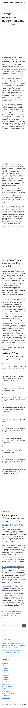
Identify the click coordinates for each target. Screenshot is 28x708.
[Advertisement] (14, 41)
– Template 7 (5, 677)
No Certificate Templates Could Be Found (13, 645)
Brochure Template (7, 686)
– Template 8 (5, 679)
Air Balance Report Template (13, 567)
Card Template (6, 688)
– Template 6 (5, 675)
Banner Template (6, 682)
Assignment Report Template (10, 647)
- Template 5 (7, 611)
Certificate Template (7, 691)
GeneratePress (14, 706)
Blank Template (6, 684)
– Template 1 (5, 663)
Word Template (6, 698)
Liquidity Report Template (12, 586)
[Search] (24, 626)
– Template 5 (5, 672)
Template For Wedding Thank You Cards (13, 643)
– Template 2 (5, 666)
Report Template (16, 611)
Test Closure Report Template (13, 545)
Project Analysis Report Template (11, 652)
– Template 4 (5, 670)
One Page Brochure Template (12, 613)
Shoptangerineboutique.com (14, 2)
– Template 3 (5, 668)
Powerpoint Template (8, 693)
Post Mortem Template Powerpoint (11, 650)
